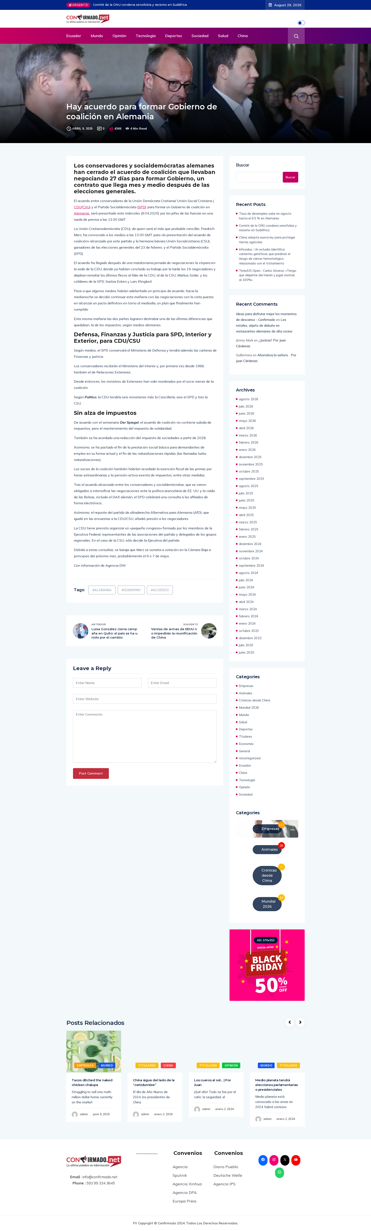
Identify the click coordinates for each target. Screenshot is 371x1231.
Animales (245, 693)
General (244, 751)
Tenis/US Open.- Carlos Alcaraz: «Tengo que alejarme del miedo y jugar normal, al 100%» (267, 275)
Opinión (119, 35)
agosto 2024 (248, 573)
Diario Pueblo (225, 1166)
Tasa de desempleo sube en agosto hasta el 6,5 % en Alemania (265, 215)
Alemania (82, 213)
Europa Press (184, 1201)
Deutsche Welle (227, 1175)
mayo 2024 (247, 594)
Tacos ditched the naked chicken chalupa (92, 1082)
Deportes (173, 35)
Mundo (97, 35)
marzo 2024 (248, 609)
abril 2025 (246, 515)
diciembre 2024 (250, 544)
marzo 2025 (248, 522)
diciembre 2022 (250, 638)
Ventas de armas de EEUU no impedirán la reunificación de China (174, 633)
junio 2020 (246, 652)
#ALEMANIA (102, 590)
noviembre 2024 (251, 551)
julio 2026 (246, 406)
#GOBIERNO (131, 590)
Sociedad (200, 35)
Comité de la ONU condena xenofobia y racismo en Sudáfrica (268, 228)
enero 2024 (247, 623)
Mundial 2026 (249, 707)
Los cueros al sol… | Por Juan (212, 1082)
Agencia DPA (185, 1192)
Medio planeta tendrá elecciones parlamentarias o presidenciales (276, 1085)
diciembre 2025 (250, 457)
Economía (246, 744)
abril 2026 (246, 428)
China (243, 35)
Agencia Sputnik (180, 1171)
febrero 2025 (248, 529)
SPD (141, 207)
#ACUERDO (160, 590)
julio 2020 (246, 645)
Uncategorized (249, 758)
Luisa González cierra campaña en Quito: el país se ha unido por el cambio (114, 633)
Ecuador (73, 35)
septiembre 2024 (251, 565)
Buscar (242, 165)
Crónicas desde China (254, 700)
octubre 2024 (249, 558)
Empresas (246, 686)
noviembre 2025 (251, 464)
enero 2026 (247, 450)
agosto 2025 (248, 486)
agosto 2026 (248, 399)
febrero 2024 (248, 616)
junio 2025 (246, 500)
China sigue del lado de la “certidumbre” (154, 1082)
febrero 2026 (248, 442)
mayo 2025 (247, 508)
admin (84, 1114)
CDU (77, 207)
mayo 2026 (247, 421)
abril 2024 (246, 602)
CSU (86, 207)
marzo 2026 (248, 435)
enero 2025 (247, 537)
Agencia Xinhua (187, 1183)
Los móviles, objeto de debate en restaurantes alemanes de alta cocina (264, 325)
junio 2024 (246, 587)
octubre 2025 (249, 471)
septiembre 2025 (251, 479)
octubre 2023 (249, 631)
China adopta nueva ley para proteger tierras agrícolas (135, 5)
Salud (223, 35)
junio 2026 (246, 413)
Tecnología (146, 35)
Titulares (245, 736)
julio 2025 (246, 493)
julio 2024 (246, 580)
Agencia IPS (224, 1183)
